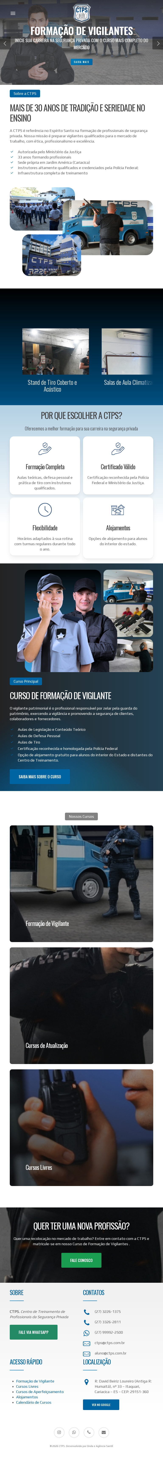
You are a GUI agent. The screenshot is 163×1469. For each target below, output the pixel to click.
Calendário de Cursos (33, 1402)
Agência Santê (104, 1446)
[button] (13, 13)
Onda (90, 1446)
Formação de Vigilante (35, 1381)
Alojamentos (27, 1397)
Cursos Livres (27, 1386)
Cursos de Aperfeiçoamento (40, 1391)
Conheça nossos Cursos (81, 58)
